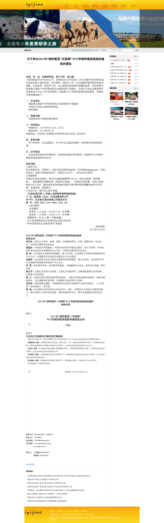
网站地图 (84, 511)
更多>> (136, 56)
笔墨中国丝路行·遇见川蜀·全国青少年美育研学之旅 (46, 483)
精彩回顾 (95, 5)
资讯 (76, 5)
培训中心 (124, 5)
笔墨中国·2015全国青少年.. (118, 73)
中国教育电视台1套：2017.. (119, 67)
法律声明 (76, 511)
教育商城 (134, 5)
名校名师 (105, 5)
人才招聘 (68, 511)
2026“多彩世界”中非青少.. (118, 60)
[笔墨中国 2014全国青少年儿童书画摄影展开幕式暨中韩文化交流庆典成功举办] (116, 114)
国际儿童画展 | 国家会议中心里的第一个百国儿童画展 (47, 494)
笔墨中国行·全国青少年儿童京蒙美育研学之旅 (44, 497)
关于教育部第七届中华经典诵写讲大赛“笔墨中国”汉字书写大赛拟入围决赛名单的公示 (59, 476)
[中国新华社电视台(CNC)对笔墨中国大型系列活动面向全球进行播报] (131, 114)
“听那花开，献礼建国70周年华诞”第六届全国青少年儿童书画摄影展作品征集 (55, 490)
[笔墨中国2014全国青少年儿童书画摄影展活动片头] (131, 99)
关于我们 (52, 511)
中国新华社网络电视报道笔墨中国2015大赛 (79, 50)
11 (62, 50)
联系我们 (60, 511)
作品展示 (114, 5)
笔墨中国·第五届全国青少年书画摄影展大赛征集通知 (47, 501)
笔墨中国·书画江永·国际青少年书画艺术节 (43, 479)
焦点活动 (85, 5)
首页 (66, 5)
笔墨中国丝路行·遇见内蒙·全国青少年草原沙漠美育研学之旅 (49, 487)
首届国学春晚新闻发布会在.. (119, 70)
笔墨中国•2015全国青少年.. (118, 76)
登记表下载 (30, 464)
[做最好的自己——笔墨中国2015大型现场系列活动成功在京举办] (116, 99)
